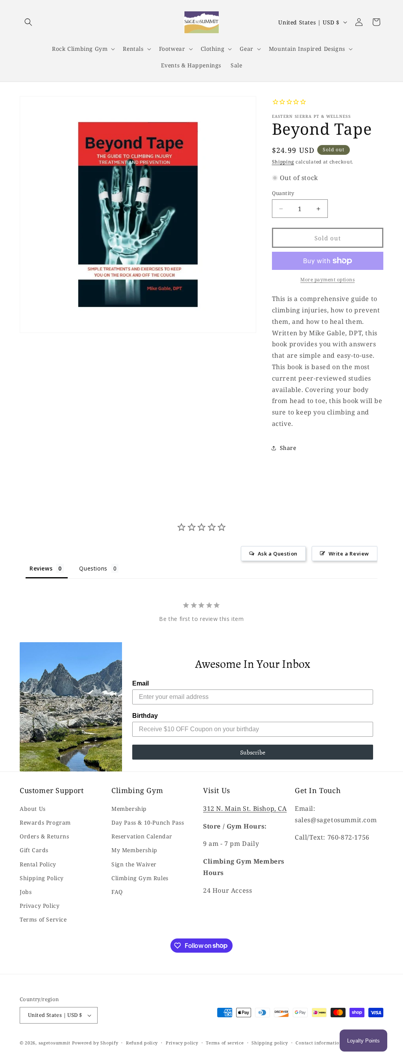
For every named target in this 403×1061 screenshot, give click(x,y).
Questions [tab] (93, 568)
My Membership (134, 850)
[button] (28, 22)
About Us (33, 808)
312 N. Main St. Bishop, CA (245, 808)
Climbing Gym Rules (139, 878)
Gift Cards (34, 850)
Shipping (283, 161)
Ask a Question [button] (278, 553)
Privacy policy (182, 1043)
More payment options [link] (327, 279)
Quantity (283, 193)
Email (140, 683)
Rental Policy (38, 864)
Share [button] (288, 448)
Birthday (145, 715)
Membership (129, 808)
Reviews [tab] (41, 568)
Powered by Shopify (95, 1043)
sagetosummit (55, 1043)
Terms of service (225, 1043)
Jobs (25, 892)
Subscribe (252, 752)
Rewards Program (45, 822)
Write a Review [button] (349, 553)
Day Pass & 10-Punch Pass (147, 822)
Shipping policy (269, 1043)
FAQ (117, 892)
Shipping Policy (42, 878)
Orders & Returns (44, 836)
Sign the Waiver (134, 864)
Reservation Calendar (141, 836)
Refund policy (142, 1043)
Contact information (319, 1043)
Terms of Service (43, 919)
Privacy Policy (39, 905)
